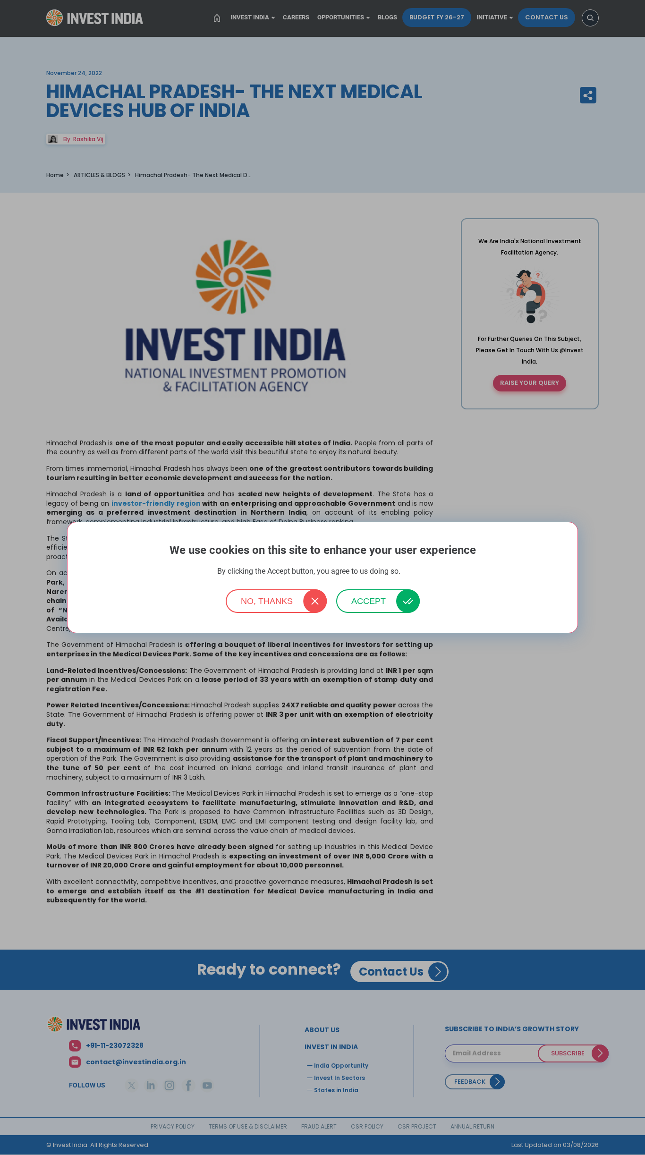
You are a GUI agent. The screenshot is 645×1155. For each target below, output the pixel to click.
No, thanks (267, 601)
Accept (368, 601)
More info (415, 571)
